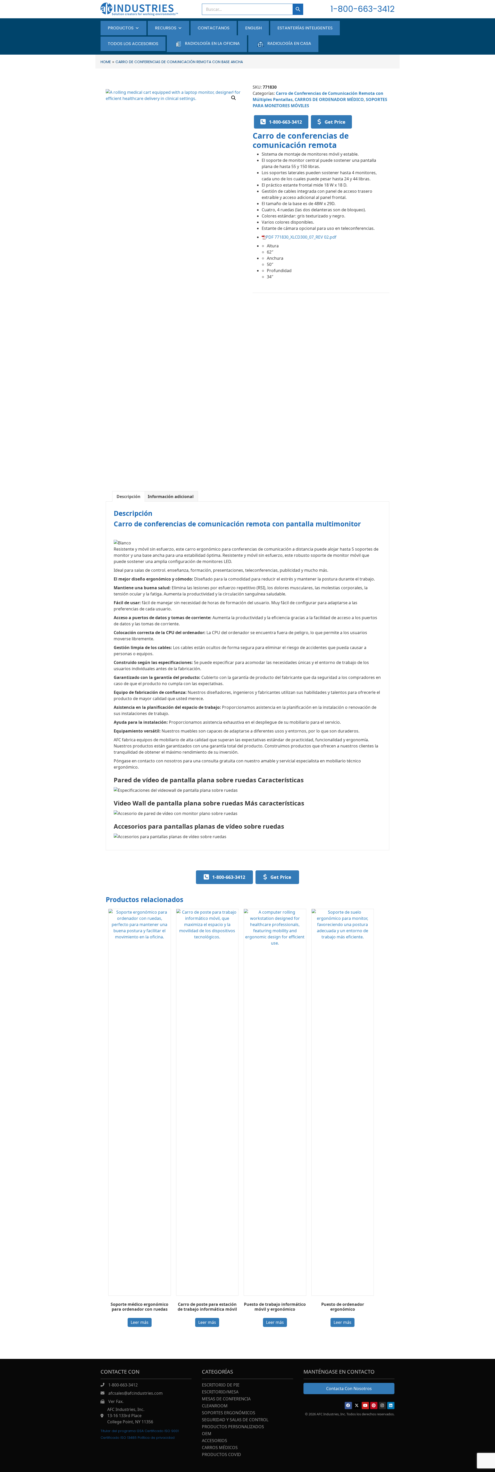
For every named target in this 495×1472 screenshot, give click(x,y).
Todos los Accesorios (133, 44)
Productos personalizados (233, 1427)
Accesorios (214, 1441)
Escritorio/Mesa (220, 1392)
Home (106, 61)
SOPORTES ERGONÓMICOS (228, 1413)
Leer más (139, 1322)
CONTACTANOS (213, 28)
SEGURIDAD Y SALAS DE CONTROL (235, 1420)
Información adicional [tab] (171, 496)
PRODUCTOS (121, 28)
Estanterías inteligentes (305, 28)
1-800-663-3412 (362, 9)
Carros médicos (220, 1447)
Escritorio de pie (221, 1385)
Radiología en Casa (289, 43)
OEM (206, 1434)
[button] (233, 98)
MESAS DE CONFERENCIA (226, 1399)
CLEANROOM (215, 1406)
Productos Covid (221, 1454)
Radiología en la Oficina (212, 43)
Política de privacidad (156, 1437)
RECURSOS (165, 28)
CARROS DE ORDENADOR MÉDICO (329, 99)
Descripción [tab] (129, 496)
